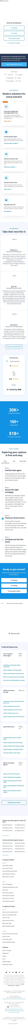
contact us (18, 985)
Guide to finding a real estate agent (12, 670)
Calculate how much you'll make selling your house (13, 702)
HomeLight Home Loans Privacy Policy (14, 1010)
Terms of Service (14, 996)
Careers (4, 956)
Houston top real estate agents (20, 827)
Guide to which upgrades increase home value (13, 786)
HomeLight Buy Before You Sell (10, 887)
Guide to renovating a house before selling (12, 781)
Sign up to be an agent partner (10, 912)
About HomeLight (6, 950)
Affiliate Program (6, 961)
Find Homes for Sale (7, 868)
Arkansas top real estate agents (20, 846)
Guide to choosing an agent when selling (13, 677)
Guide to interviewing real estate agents (13, 673)
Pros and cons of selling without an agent (14, 680)
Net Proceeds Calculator (8, 895)
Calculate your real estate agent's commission (11, 665)
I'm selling (14, 33)
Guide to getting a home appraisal (12, 777)
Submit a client (6, 917)
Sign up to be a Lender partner (10, 933)
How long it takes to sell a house (11, 753)
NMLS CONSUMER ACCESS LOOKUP (14, 1009)
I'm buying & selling (14, 38)
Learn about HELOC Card (14, 64)
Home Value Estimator (7, 892)
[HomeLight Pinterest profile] (19, 972)
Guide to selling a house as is (10, 713)
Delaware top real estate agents (20, 851)
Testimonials (5, 953)
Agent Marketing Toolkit (8, 926)
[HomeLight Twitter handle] (6, 972)
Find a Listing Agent (7, 884)
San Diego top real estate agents (20, 830)
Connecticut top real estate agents (7, 851)
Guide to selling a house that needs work (13, 716)
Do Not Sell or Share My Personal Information (14, 999)
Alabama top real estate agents (7, 843)
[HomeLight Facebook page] (9, 972)
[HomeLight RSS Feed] (23, 972)
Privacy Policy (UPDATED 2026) (14, 997)
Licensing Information (14, 1012)
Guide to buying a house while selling (12, 742)
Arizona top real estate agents (7, 846)
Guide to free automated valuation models (12, 791)
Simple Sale (5, 890)
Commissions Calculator (8, 901)
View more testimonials (14, 347)
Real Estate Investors (7, 964)
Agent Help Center (7, 923)
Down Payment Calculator (8, 874)
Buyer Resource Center (8, 876)
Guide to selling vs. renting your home (13, 749)
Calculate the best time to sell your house (12, 738)
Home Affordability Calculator (9, 871)
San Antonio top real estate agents (7, 830)
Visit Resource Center (14, 802)
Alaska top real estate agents (20, 843)
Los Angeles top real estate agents (20, 825)
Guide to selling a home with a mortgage (13, 746)
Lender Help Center (7, 939)
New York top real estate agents (7, 825)
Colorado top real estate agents (20, 848)
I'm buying (14, 28)
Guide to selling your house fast (11, 706)
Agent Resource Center (8, 920)
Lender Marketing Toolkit (8, 942)
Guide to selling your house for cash (12, 709)
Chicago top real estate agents (7, 827)
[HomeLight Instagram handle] (13, 972)
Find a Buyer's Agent (7, 865)
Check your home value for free (11, 774)
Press (3, 959)
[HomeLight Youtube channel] (16, 972)
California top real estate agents (7, 848)
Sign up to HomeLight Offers (9, 915)
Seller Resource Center (8, 898)
